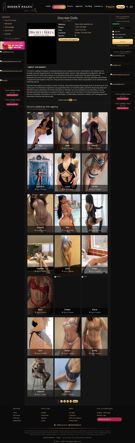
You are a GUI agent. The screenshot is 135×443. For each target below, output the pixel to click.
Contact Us (72, 415)
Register (111, 7)
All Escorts (16, 418)
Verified (43, 413)
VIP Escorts (16, 415)
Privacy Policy (73, 421)
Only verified (119, 37)
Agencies (79, 6)
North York (9, 30)
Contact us (98, 6)
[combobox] (122, 28)
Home (48, 6)
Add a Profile (59, 7)
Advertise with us (104, 419)
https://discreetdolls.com (84, 24)
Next (75, 401)
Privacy (58, 437)
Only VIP (117, 31)
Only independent (120, 34)
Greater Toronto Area (83, 33)
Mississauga (9, 27)
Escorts (70, 6)
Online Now (44, 415)
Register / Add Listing (103, 413)
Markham (8, 24)
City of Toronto (80, 30)
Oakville (8, 34)
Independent (17, 421)
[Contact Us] (131, 7)
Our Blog (88, 6)
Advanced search (123, 46)
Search (43, 421)
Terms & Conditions (75, 418)
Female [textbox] (122, 28)
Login (121, 7)
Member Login (101, 415)
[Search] (127, 7)
